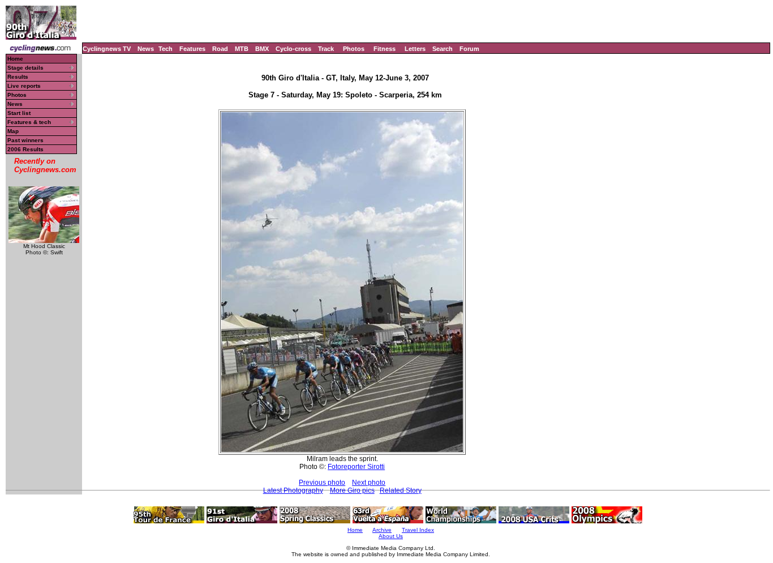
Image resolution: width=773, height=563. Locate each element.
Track (326, 48)
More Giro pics (352, 490)
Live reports (24, 86)
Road (220, 48)
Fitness (384, 48)
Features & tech (29, 122)
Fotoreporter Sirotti (356, 467)
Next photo (368, 483)
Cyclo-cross (293, 48)
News (146, 48)
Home (15, 59)
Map (13, 131)
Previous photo (322, 483)
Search (442, 48)
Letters (415, 48)
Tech (165, 48)
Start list (19, 113)
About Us (391, 536)
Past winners (25, 140)
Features (192, 48)
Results (17, 77)
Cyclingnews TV (107, 48)
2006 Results (25, 149)
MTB (241, 48)
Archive (382, 530)
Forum (469, 48)
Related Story (401, 490)
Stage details (25, 68)
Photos (353, 48)
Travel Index (418, 530)
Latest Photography (293, 490)
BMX (262, 48)
